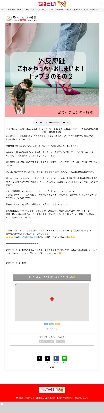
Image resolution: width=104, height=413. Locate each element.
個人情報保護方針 (65, 398)
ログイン (61, 341)
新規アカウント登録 (47, 341)
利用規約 (51, 398)
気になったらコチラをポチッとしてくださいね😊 (52, 277)
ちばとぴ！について (26, 398)
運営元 (41, 398)
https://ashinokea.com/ (28, 237)
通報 (53, 367)
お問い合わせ (82, 398)
